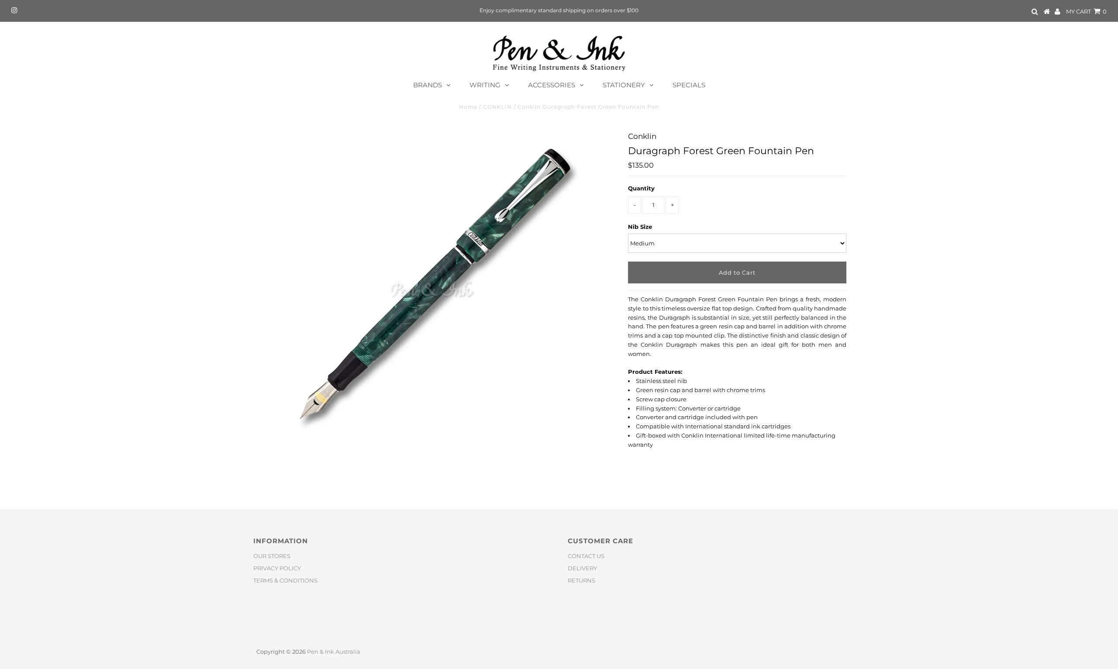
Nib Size (640, 226)
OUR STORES (271, 555)
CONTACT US (586, 555)
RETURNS (581, 580)
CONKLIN (497, 106)
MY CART (1086, 11)
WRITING (484, 85)
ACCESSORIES (551, 85)
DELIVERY (582, 568)
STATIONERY (624, 85)
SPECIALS (689, 85)
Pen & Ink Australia (333, 651)
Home (468, 106)
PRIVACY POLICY (277, 568)
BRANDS (427, 85)
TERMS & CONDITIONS (285, 580)
